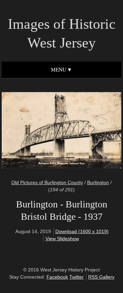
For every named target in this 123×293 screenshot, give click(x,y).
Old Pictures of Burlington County (47, 182)
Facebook (57, 277)
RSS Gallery (101, 277)
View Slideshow (62, 238)
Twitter (76, 277)
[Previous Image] (35, 131)
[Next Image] (88, 131)
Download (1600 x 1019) (82, 231)
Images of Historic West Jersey (61, 33)
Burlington (98, 182)
